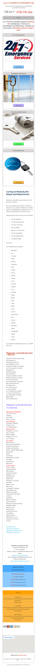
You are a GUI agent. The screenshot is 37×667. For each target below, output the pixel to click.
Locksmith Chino (11, 526)
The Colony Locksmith (12, 528)
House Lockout (10, 465)
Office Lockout (10, 429)
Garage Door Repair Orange (14, 530)
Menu (18, 17)
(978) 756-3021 (24, 11)
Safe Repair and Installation (13, 411)
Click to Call (19, 67)
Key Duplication (10, 421)
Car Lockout (9, 440)
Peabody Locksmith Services (20, 555)
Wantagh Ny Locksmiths (13, 532)
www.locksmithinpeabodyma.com (19, 561)
